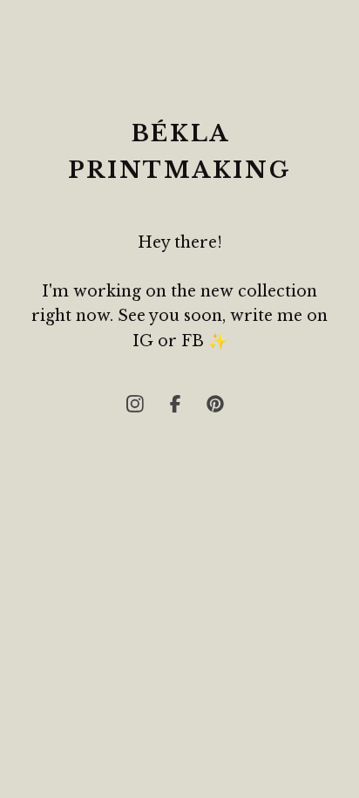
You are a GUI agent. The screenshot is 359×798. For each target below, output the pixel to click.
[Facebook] (179, 408)
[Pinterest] (220, 408)
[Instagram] (139, 408)
